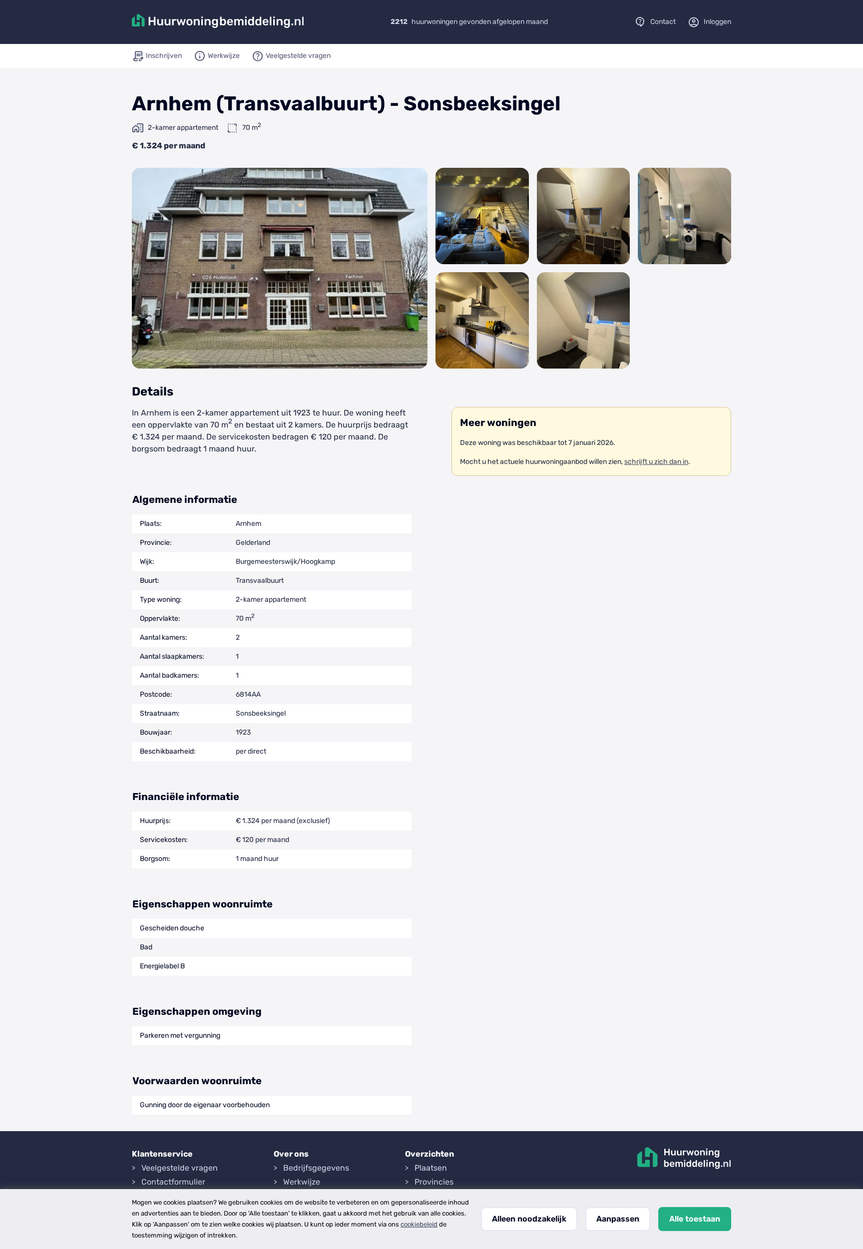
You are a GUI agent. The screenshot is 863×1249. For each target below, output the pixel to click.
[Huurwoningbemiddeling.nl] (218, 22)
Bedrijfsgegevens (316, 1168)
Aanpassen (617, 1219)
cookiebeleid (419, 1224)
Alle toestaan (694, 1219)
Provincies (434, 1182)
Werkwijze (301, 1182)
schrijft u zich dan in (656, 461)
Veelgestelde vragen (179, 1168)
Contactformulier (173, 1182)
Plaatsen (431, 1168)
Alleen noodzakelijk (529, 1219)
